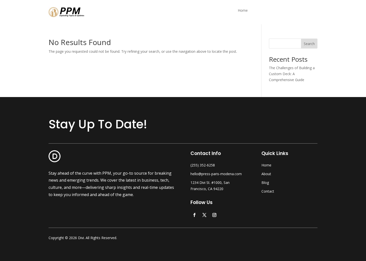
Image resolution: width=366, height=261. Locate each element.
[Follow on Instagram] (214, 215)
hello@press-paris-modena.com (216, 173)
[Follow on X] (204, 215)
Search (309, 43)
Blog (265, 182)
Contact (267, 191)
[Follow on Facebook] (194, 215)
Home (243, 11)
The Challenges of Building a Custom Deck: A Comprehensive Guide (292, 73)
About (266, 173)
